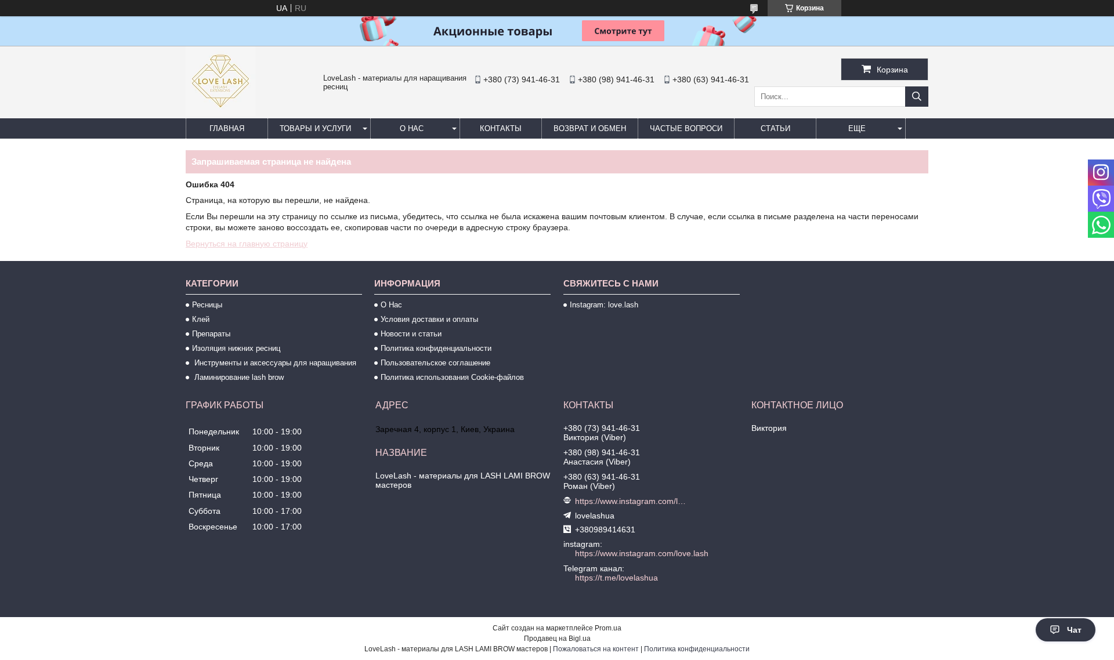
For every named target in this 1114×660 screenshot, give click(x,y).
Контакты (501, 128)
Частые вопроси (686, 128)
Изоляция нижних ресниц (236, 348)
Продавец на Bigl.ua (557, 638)
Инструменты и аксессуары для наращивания (274, 362)
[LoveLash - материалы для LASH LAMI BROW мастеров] (220, 113)
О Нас (391, 304)
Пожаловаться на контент (596, 649)
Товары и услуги (315, 128)
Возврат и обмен (590, 128)
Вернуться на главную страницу (247, 243)
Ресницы (207, 304)
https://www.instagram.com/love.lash (631, 501)
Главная (226, 128)
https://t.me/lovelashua (616, 577)
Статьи (775, 128)
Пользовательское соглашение (435, 362)
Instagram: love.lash (604, 304)
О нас (412, 128)
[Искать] (916, 96)
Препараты (211, 333)
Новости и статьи (411, 333)
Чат (1074, 629)
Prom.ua (608, 628)
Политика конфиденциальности (436, 348)
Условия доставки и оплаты (429, 319)
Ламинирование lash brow (238, 377)
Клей (200, 319)
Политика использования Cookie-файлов (452, 377)
